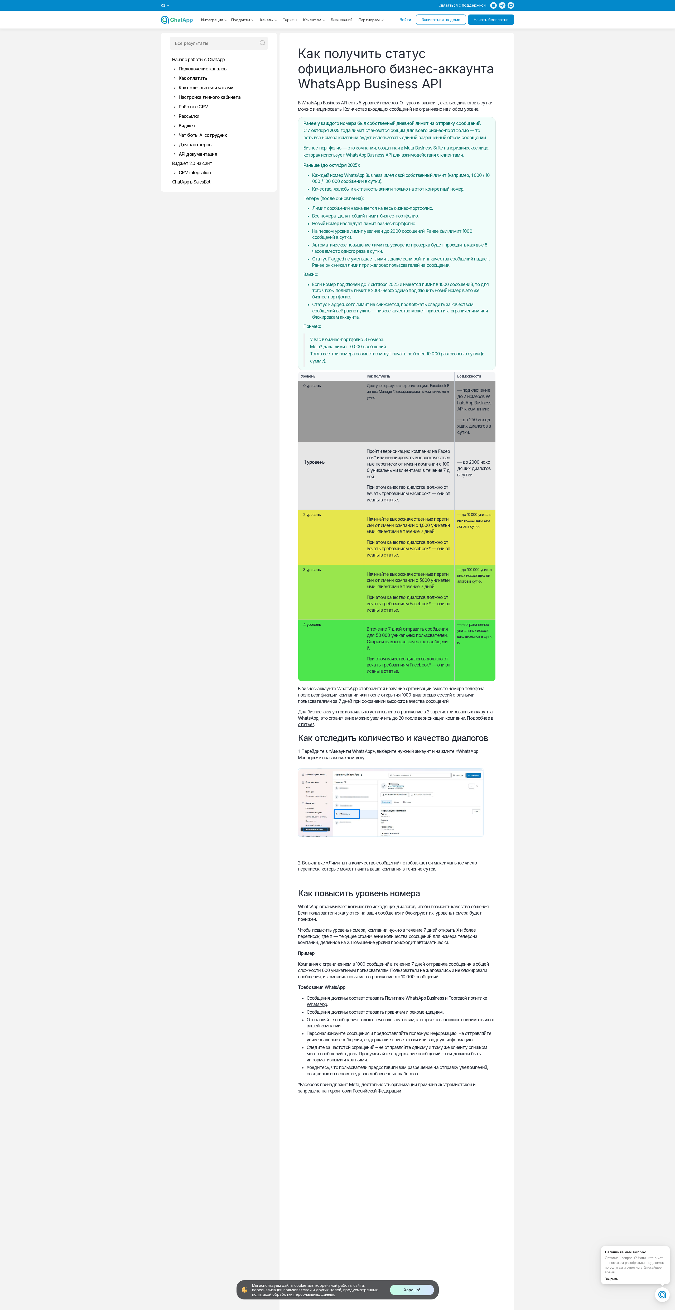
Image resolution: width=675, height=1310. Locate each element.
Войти (405, 19)
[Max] (511, 5)
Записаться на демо (441, 19)
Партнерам (369, 19)
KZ (163, 5)
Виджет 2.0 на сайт (192, 163)
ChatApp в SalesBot (191, 182)
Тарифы (290, 19)
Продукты (240, 19)
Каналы (266, 19)
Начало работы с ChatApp (198, 59)
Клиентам (312, 19)
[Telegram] (502, 5)
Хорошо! (412, 1290)
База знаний (341, 19)
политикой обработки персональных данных (293, 1294)
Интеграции (212, 19)
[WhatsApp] (493, 5)
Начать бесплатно (491, 19)
